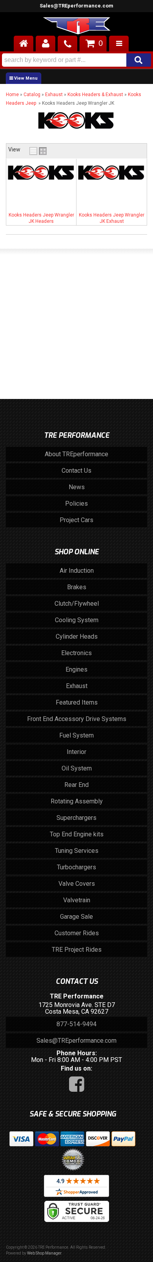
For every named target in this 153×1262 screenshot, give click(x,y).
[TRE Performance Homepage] (77, 27)
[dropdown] (119, 43)
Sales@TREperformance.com (76, 6)
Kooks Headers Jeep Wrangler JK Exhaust (111, 218)
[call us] (67, 43)
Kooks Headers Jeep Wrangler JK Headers (41, 218)
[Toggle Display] (38, 151)
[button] (76, 60)
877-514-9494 (76, 1024)
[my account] (45, 43)
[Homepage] (23, 43)
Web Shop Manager (44, 1253)
